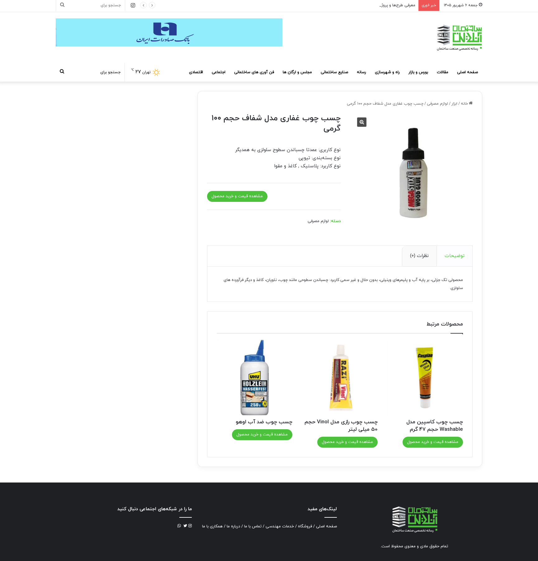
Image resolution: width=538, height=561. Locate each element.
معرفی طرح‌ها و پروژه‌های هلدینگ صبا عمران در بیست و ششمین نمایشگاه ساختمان (344, 5)
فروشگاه (305, 526)
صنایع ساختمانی (334, 72)
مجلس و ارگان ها (297, 72)
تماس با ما (253, 526)
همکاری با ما (212, 526)
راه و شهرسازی (387, 72)
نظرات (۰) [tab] (419, 256)
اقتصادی (196, 72)
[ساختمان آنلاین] (459, 37)
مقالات (442, 72)
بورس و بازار (418, 72)
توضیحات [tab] (455, 256)
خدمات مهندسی (280, 526)
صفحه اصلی (467, 72)
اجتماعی (218, 72)
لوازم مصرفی (437, 104)
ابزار (454, 104)
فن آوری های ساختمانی (254, 72)
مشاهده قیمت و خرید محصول (237, 196)
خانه (464, 104)
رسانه (361, 72)
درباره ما (233, 526)
